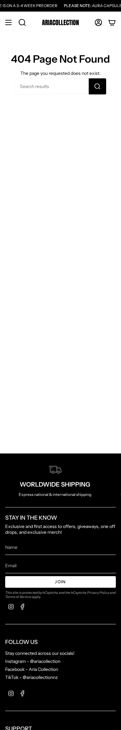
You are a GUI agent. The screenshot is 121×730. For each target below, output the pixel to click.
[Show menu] (8, 23)
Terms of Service (18, 597)
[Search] (97, 86)
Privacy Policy (98, 593)
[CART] (112, 23)
